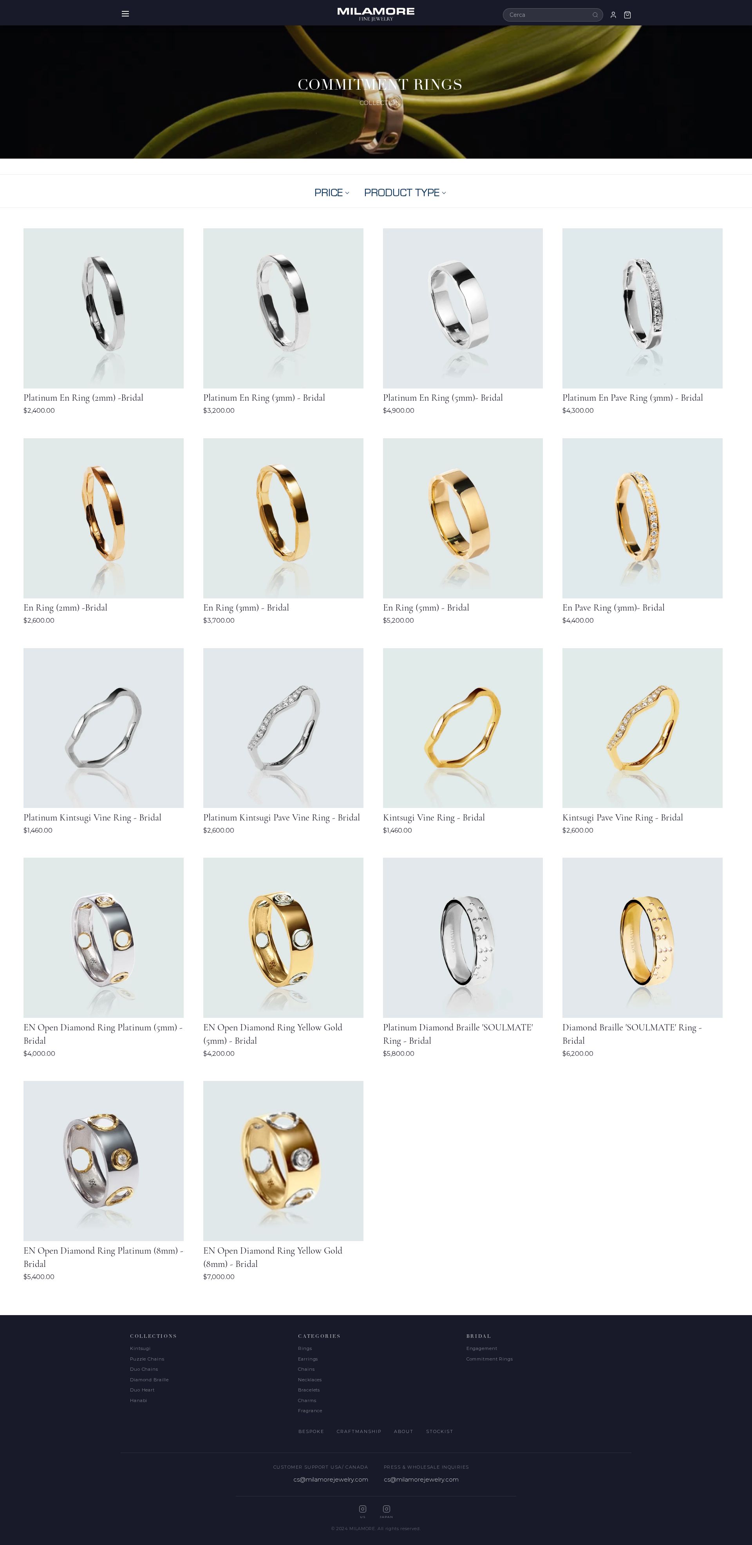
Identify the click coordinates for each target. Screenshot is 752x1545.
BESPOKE (311, 1431)
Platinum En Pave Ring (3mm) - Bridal (632, 397)
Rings (305, 1348)
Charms (307, 1400)
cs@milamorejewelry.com (330, 1479)
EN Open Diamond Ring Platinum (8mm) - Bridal (103, 1257)
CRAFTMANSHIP (359, 1431)
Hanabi (138, 1400)
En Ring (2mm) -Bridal (65, 607)
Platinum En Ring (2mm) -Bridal (83, 397)
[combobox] (553, 15)
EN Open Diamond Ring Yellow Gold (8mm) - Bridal (272, 1257)
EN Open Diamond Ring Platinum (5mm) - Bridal (103, 1034)
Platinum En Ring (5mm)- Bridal (443, 397)
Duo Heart (142, 1390)
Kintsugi (140, 1348)
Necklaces (310, 1379)
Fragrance (310, 1410)
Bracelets (309, 1390)
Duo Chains (144, 1369)
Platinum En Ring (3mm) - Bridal (264, 397)
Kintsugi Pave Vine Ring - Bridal (622, 817)
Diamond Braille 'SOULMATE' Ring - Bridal (632, 1034)
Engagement (481, 1348)
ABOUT (404, 1431)
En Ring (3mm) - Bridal (246, 607)
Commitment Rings (489, 1359)
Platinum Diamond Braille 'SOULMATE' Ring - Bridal (458, 1034)
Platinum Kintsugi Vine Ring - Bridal (92, 817)
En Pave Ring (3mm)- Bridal (613, 607)
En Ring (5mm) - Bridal (426, 607)
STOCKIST (440, 1431)
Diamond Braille (149, 1379)
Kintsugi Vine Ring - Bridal (434, 817)
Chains (306, 1369)
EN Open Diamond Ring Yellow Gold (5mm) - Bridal (272, 1034)
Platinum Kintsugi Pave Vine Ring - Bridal (281, 817)
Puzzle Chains (147, 1359)
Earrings (308, 1359)
